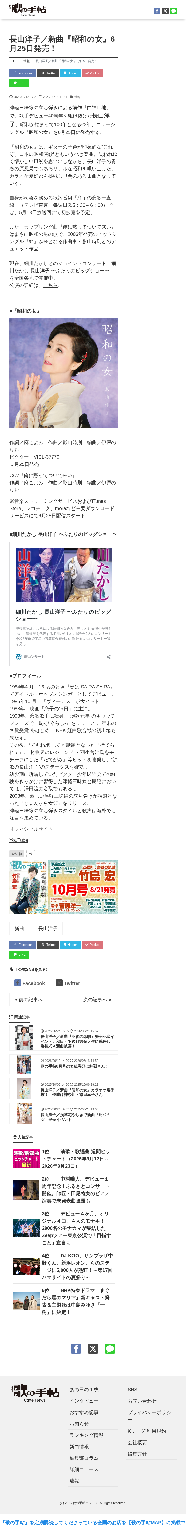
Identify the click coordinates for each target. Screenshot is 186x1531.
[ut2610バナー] (63, 886)
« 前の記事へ (29, 999)
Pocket (94, 73)
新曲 (19, 928)
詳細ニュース (84, 1469)
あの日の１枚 (84, 1389)
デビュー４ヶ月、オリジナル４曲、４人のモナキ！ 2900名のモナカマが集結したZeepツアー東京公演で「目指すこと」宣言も (76, 1228)
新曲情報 (79, 1446)
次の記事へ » (97, 999)
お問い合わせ (142, 1401)
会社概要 (137, 1442)
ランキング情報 (86, 1435)
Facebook (25, 73)
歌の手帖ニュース (85, 1503)
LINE (22, 83)
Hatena (72, 73)
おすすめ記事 (84, 1412)
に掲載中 (176, 1522)
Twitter (51, 73)
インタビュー (84, 1401)
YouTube (18, 840)
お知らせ (79, 1423)
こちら (50, 285)
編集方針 (137, 1454)
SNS (132, 1389)
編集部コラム (84, 1458)
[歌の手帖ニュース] (27, 9)
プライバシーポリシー (149, 1416)
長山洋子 (48, 928)
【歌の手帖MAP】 (146, 1522)
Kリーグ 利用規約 (147, 1431)
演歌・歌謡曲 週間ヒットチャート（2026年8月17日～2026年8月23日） (76, 1159)
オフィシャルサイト (31, 829)
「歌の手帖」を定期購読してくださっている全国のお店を (63, 1522)
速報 (77, 97)
